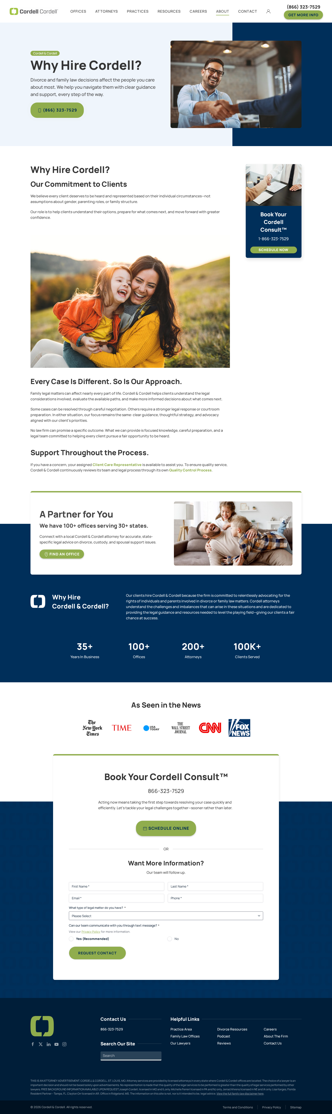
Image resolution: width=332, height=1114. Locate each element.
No (177, 939)
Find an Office (64, 554)
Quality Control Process (190, 470)
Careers (270, 1029)
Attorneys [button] (106, 11)
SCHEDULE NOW (273, 249)
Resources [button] (169, 11)
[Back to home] (34, 11)
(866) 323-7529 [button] (59, 110)
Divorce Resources (232, 1029)
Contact (247, 11)
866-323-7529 (166, 791)
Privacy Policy (91, 932)
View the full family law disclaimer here (240, 1093)
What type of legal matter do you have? (97, 908)
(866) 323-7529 (303, 7)
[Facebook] (32, 1043)
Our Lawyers (180, 1043)
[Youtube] (56, 1043)
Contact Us (273, 1043)
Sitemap (296, 1107)
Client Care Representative (117, 464)
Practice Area (181, 1029)
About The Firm (276, 1036)
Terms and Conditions (238, 1107)
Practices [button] (138, 11)
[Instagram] (64, 1043)
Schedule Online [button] (168, 828)
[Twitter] (40, 1043)
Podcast (223, 1036)
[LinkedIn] (48, 1043)
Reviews (224, 1043)
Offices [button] (78, 11)
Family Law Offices (185, 1036)
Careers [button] (198, 11)
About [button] (222, 11)
